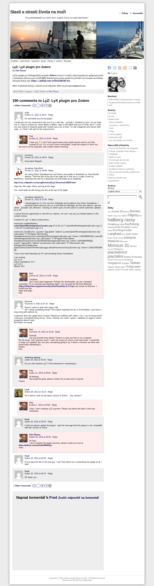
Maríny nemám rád (117, 177)
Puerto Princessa (115, 260)
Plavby (50, 61)
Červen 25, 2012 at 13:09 (40, 276)
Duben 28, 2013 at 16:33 (35, 392)
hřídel (121, 224)
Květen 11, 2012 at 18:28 (40, 138)
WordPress (77, 580)
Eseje (43, 61)
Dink (111, 128)
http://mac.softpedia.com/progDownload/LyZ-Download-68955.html (45, 182)
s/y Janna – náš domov (119, 125)
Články (125, 13)
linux (123, 234)
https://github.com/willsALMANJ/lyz (50, 80)
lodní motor (132, 234)
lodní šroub (112, 238)
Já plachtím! (114, 180)
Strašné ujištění (116, 166)
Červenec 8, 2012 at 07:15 (36, 304)
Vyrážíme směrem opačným (121, 169)
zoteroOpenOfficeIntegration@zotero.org (33, 226)
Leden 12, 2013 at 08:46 (39, 373)
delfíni (124, 216)
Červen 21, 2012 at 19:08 (36, 170)
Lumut (120, 238)
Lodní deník (25, 61)
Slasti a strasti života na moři (38, 11)
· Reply (50, 115)
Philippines (118, 249)
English (113, 73)
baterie (126, 212)
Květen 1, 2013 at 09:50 (39, 405)
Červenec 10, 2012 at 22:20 (41, 332)
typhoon (111, 270)
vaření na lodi (121, 269)
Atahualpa (87, 580)
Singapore (114, 262)
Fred (27, 419)
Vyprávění (35, 61)
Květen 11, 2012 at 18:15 (35, 115)
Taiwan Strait (114, 267)
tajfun (122, 267)
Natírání (133, 246)
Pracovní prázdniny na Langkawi (123, 148)
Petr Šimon (20, 71)
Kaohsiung (132, 224)
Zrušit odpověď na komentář (78, 497)
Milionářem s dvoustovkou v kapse (124, 99)
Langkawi (115, 234)
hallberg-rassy (121, 219)
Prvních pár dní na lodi (119, 160)
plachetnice (117, 252)
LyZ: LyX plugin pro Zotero (120, 140)
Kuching (118, 230)
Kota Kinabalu (123, 227)
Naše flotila (114, 119)
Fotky (111, 131)
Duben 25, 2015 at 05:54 (35, 422)
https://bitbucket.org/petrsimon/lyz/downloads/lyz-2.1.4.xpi (46, 286)
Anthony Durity (32, 357)
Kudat (128, 230)
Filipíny (133, 215)
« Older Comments (22, 105)
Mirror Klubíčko (116, 122)
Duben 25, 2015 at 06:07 (35, 473)
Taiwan (135, 263)
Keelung (111, 227)
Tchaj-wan (133, 266)
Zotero (53, 75)
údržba (138, 270)
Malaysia (113, 241)
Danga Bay (117, 216)
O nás (111, 116)
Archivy (111, 188)
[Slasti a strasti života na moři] (77, 40)
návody (110, 249)
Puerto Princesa (133, 256)
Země (58, 61)
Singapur (125, 263)
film (140, 216)
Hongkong (113, 224)
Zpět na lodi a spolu (117, 163)
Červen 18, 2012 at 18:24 (36, 157)
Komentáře (138, 13)
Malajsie (130, 237)
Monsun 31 (118, 245)
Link (27, 389)
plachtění (115, 256)
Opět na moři (115, 157)
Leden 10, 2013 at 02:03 (35, 360)
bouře (110, 216)
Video (131, 269)
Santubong (128, 260)
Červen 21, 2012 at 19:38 (36, 199)
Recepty (67, 61)
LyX (44, 78)
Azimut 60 (117, 211)
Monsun (124, 241)
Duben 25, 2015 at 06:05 (35, 458)
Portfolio (14, 61)
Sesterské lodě (115, 137)
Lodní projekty (115, 134)
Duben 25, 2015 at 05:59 (40, 437)
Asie (109, 212)
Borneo (135, 211)
